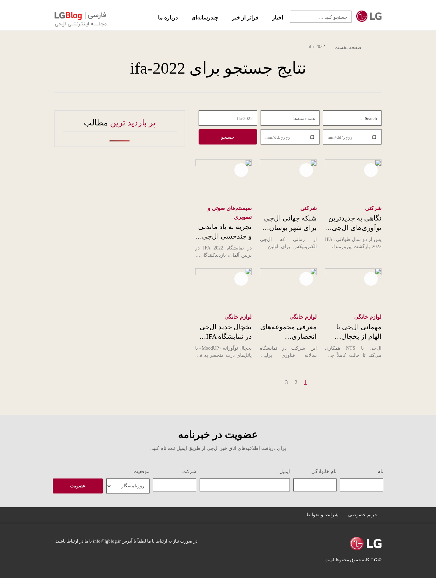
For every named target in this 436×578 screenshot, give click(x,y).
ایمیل (284, 471)
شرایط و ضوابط (322, 514)
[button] (298, 16)
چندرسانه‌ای (204, 17)
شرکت (189, 471)
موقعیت (142, 471)
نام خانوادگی (324, 471)
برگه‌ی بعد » (269, 382)
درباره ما (168, 17)
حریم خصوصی (362, 514)
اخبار (277, 17)
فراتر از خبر (245, 17)
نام (380, 471)
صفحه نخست (347, 47)
